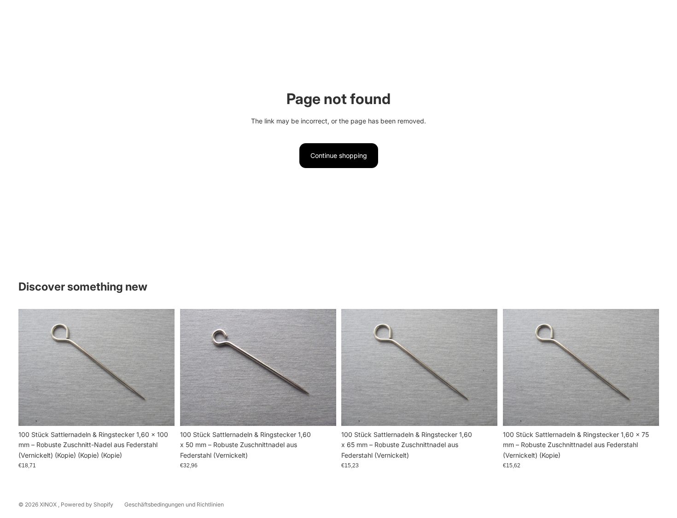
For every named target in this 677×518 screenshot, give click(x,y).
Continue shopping (338, 155)
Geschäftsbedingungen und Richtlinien (174, 504)
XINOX (49, 504)
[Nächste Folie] (322, 367)
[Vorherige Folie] (194, 367)
